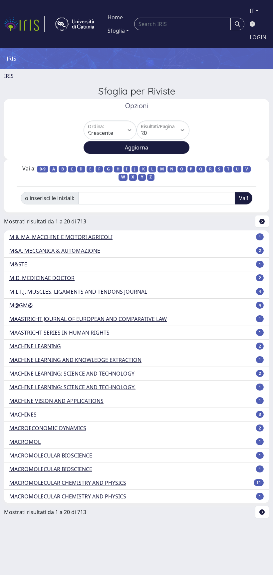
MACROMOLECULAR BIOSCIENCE (50, 455)
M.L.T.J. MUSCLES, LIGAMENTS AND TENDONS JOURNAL (78, 291)
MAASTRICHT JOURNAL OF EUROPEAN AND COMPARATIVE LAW (88, 319)
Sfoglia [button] (116, 30)
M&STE (18, 264)
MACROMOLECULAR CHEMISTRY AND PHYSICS (67, 482)
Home (115, 17)
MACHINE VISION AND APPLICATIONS (56, 401)
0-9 (43, 169)
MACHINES (23, 414)
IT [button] (252, 10)
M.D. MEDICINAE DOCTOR (42, 278)
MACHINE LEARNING (35, 346)
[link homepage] (24, 24)
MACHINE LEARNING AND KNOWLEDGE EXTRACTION (75, 360)
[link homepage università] (75, 24)
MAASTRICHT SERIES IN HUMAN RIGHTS (59, 332)
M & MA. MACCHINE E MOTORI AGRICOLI (61, 237)
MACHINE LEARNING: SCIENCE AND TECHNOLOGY (72, 373)
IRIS (9, 76)
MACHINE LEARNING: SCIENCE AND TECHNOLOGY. (72, 387)
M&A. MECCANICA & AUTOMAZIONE (54, 250)
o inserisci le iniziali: (49, 198)
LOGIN (258, 37)
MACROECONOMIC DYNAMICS (47, 428)
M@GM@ (21, 305)
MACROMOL (25, 441)
